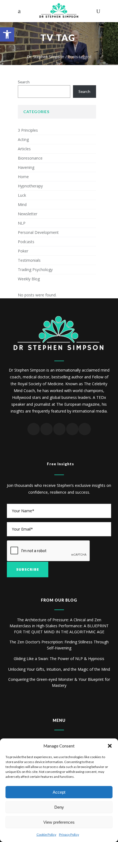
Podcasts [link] (26, 241)
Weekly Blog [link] (29, 278)
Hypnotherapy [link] (30, 186)
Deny (59, 807)
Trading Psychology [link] (35, 269)
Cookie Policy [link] (46, 834)
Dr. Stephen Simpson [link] (45, 56)
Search (24, 82)
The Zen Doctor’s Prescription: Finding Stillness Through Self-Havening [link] (59, 644)
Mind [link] (22, 204)
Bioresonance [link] (30, 158)
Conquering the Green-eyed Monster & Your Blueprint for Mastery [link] (59, 682)
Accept (59, 792)
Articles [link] (24, 148)
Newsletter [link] (27, 213)
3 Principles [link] (28, 130)
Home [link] (23, 176)
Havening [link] (26, 167)
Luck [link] (22, 195)
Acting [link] (23, 139)
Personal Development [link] (38, 232)
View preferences (59, 822)
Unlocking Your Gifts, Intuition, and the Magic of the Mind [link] (59, 669)
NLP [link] (22, 223)
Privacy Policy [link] (69, 834)
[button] (110, 746)
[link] (7, 34)
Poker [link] (23, 251)
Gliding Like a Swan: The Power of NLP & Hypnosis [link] (59, 658)
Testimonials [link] (29, 260)
